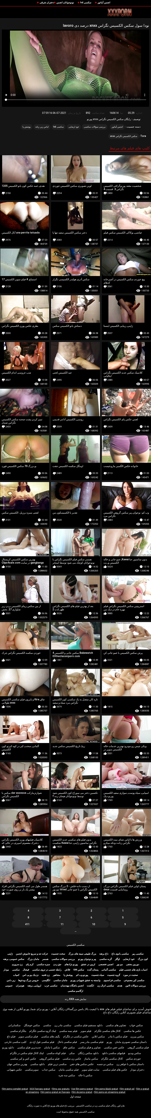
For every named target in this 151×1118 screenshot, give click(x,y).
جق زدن (57, 964)
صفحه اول (75, 1096)
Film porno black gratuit (106, 1089)
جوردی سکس (133, 1058)
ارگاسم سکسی (75, 991)
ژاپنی (10, 953)
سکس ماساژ (91, 1058)
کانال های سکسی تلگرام (107, 1030)
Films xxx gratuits (61, 1089)
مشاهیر (56, 975)
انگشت (90, 985)
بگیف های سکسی (50, 1036)
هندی (119, 985)
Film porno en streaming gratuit (109, 1092)
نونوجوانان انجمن (65, 2)
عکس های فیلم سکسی (115, 1069)
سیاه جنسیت (97, 975)
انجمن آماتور (104, 2)
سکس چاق (69, 1047)
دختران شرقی (47, 2)
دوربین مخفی (132, 964)
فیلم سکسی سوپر (28, 1036)
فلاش (67, 969)
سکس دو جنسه (105, 1064)
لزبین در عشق (88, 964)
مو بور (120, 964)
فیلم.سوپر (85, 1030)
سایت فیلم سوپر (90, 1069)
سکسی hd (85, 2)
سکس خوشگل (32, 1025)
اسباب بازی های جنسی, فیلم (133, 969)
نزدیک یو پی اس (30, 975)
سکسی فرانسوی (112, 980)
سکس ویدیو (134, 1053)
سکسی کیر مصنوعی (134, 980)
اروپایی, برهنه (34, 985)
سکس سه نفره (67, 1075)
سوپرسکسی (32, 1069)
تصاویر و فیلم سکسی (89, 1047)
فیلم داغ (11, 1036)
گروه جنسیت (113, 975)
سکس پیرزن (137, 1036)
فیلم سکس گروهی (49, 1058)
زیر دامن (11, 980)
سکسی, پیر (138, 953)
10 (93, 924)
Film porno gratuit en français (55, 1092)
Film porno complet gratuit (15, 1089)
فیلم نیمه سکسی (68, 1030)
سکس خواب (136, 1025)
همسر (45, 959)
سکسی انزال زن (105, 985)
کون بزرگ (143, 959)
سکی (72, 1053)
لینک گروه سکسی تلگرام (42, 1030)
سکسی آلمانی (108, 969)
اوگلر (117, 959)
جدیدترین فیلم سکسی (29, 1047)
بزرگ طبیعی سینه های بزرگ (82, 953)
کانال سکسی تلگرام (112, 1058)
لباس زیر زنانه (42, 127)
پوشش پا (26, 127)
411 (27, 924)
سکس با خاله (85, 1075)
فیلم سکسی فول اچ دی (41, 1041)
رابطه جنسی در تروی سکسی (47, 969)
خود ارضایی (74, 127)
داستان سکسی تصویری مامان (131, 1041)
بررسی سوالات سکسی (95, 127)
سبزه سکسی (43, 964)
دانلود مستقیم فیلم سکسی (88, 1025)
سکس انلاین (98, 1036)
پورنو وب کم (82, 975)
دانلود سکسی (37, 1064)
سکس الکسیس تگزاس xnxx (123, 136)
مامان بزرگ (33, 959)
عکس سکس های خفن (82, 1064)
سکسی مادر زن (62, 1025)
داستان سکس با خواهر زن (130, 1064)
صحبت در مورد (130, 975)
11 (62, 924)
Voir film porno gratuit (82, 1089)
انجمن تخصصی (105, 964)
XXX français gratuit (40, 1089)
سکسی (16, 969)
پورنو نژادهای (71, 964)
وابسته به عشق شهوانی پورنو (85, 980)
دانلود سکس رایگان (88, 1053)
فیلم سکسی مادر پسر (91, 1041)
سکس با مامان (52, 1047)
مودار (6, 969)
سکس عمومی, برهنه (13, 959)
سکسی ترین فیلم (57, 1064)
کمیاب (16, 975)
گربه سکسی (105, 959)
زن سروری (17, 964)
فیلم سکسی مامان (69, 1069)
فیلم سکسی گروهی (138, 1047)
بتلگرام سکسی (18, 1030)
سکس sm (78, 969)
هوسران (20, 985)
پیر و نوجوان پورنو (87, 959)
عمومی (9, 985)
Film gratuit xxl (127, 1089)
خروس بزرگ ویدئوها (28, 980)
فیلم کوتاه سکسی (56, 1053)
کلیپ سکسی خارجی (15, 1041)
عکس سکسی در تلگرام (76, 1036)
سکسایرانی (14, 1025)
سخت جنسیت (58, 953)
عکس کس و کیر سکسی (23, 1058)
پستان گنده (93, 969)
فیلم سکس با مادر (117, 1036)
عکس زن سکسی (72, 1058)
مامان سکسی (60, 980)
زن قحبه (46, 975)
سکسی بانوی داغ (120, 953)
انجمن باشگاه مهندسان (72, 985)
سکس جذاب (48, 1069)
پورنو (109, 1041)
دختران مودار (137, 1069)
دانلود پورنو (8, 1047)
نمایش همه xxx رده (75, 999)
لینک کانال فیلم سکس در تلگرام (27, 1053)
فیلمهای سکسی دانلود (113, 1053)
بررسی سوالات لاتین (135, 985)
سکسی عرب (50, 985)
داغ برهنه (103, 953)
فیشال (26, 969)
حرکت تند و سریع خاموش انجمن (32, 953)
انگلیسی (46, 980)
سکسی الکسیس (76, 944)
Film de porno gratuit (82, 1092)
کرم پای (30, 964)
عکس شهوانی (14, 1069)
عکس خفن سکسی (114, 1047)
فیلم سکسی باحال (67, 1041)
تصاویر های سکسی (116, 1025)
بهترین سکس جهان (17, 1064)
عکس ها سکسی (132, 1030)
